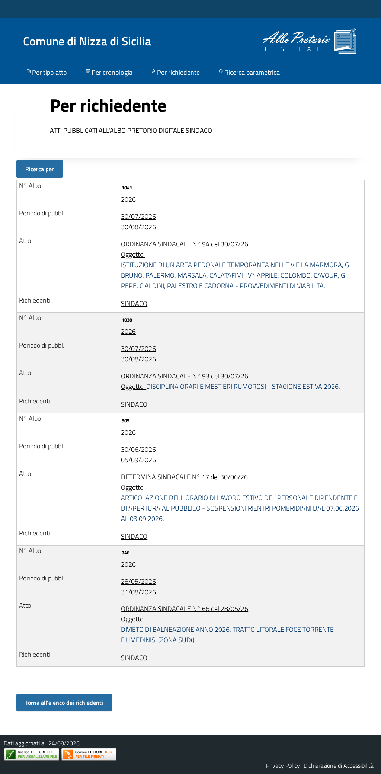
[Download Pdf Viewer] (32, 754)
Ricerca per (39, 168)
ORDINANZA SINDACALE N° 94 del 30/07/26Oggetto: (235, 265)
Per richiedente (178, 72)
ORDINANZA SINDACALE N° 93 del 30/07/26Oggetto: (230, 381)
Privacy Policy (283, 765)
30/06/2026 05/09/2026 (138, 454)
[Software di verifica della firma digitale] (89, 754)
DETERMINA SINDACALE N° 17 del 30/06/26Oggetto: (240, 498)
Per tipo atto (49, 72)
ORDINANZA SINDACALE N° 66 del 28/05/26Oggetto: (227, 624)
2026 (128, 194)
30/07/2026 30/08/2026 (138, 221)
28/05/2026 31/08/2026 (138, 586)
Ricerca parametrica (252, 72)
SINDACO (134, 303)
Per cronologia (112, 72)
